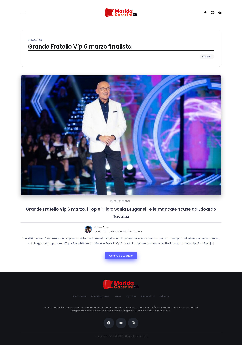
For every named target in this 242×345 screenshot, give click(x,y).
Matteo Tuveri (101, 227)
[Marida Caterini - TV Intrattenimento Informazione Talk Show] (121, 12)
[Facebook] (204, 12)
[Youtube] (218, 12)
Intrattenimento (120, 201)
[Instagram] (211, 12)
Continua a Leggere (121, 255)
